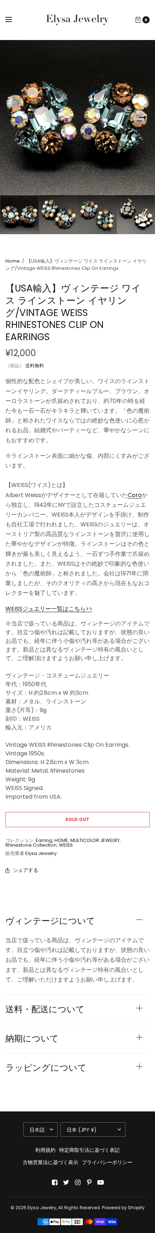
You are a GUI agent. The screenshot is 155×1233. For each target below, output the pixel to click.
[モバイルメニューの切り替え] (13, 20)
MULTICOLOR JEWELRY (95, 840)
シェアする (25, 870)
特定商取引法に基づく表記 (89, 1150)
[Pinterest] (89, 1182)
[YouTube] (100, 1182)
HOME (61, 840)
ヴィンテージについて (50, 921)
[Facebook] (54, 1182)
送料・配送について (45, 1009)
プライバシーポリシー (107, 1162)
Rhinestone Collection (31, 845)
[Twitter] (66, 1182)
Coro (135, 495)
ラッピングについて (46, 1067)
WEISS (66, 845)
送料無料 (34, 365)
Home (12, 261)
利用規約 (45, 1150)
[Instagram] (77, 1182)
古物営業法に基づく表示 (50, 1162)
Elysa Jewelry (41, 853)
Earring (44, 840)
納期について (32, 1038)
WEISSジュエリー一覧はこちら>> (48, 609)
